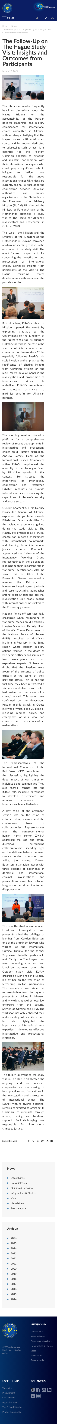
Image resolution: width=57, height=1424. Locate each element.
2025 (13, 1243)
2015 (13, 1294)
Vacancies (7, 1388)
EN (46, 18)
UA (52, 18)
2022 (13, 1258)
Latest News (18, 1178)
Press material (18, 1208)
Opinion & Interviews (22, 1188)
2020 (13, 1269)
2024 (13, 1248)
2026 (13, 1238)
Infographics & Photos (23, 1193)
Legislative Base (9, 1402)
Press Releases (19, 1183)
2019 (13, 1274)
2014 (13, 1299)
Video (14, 1198)
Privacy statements (11, 1412)
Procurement (8, 1393)
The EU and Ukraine (12, 1407)
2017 (13, 1284)
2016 (13, 1289)
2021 (13, 1263)
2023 (13, 1253)
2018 (13, 1279)
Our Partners (8, 1398)
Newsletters (17, 1203)
